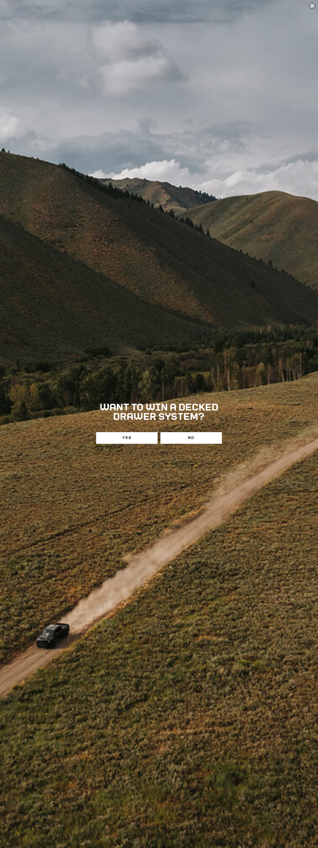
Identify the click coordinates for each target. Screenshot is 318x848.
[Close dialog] (312, 5)
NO (191, 438)
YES (127, 438)
